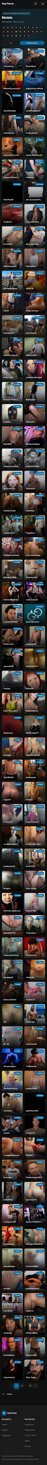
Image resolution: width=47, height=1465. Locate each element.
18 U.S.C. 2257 (30, 1435)
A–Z (11, 43)
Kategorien (6, 1435)
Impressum (29, 1425)
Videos (4, 1425)
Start (3, 1394)
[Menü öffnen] (42, 3)
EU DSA (28, 1446)
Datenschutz (30, 1430)
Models (5, 1430)
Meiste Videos (32, 43)
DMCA (27, 1441)
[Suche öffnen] (35, 3)
